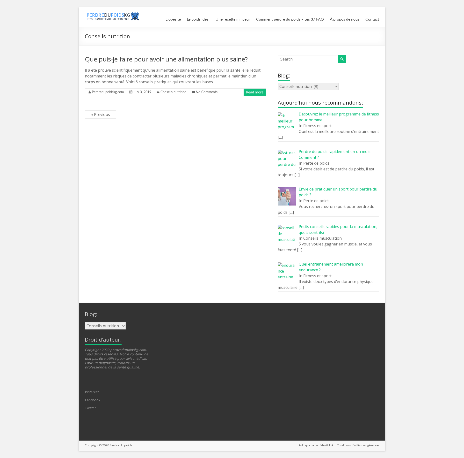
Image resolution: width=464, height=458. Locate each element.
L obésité (173, 19)
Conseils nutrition (173, 92)
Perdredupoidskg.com (108, 92)
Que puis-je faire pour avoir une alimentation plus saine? (166, 59)
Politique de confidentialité (316, 445)
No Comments (207, 92)
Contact (372, 19)
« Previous (100, 114)
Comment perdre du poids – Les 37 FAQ (290, 19)
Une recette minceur (233, 19)
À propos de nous (344, 19)
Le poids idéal (198, 19)
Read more (254, 92)
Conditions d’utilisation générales (358, 445)
